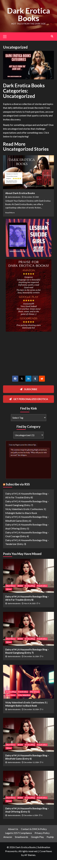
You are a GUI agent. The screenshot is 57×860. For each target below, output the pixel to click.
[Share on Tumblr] (35, 379)
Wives (8, 589)
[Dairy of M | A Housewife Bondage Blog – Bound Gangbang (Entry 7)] (28, 629)
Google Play (37, 836)
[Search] (52, 36)
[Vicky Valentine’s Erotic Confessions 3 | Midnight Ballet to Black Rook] (28, 682)
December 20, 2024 (31, 709)
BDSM (20, 586)
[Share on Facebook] (15, 379)
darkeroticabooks (14, 197)
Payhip (50, 836)
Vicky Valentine (24, 695)
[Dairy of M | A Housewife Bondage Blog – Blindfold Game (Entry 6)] (28, 735)
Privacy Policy (42, 832)
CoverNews (46, 851)
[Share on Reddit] (42, 379)
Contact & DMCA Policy (34, 829)
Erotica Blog (30, 586)
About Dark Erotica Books (20, 193)
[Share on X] (22, 379)
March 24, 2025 (30, 603)
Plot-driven (34, 692)
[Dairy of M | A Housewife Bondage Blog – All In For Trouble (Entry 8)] (28, 576)
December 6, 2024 (31, 815)
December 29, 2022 (31, 197)
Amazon (7, 836)
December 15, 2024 (31, 762)
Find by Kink (28, 408)
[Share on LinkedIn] (28, 379)
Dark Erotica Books (28, 14)
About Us (13, 829)
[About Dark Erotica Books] (28, 172)
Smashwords (21, 836)
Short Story (10, 586)
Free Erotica (42, 586)
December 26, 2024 (31, 656)
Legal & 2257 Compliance (18, 832)
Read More (10, 212)
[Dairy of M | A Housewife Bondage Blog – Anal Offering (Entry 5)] (28, 788)
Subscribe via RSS (18, 484)
